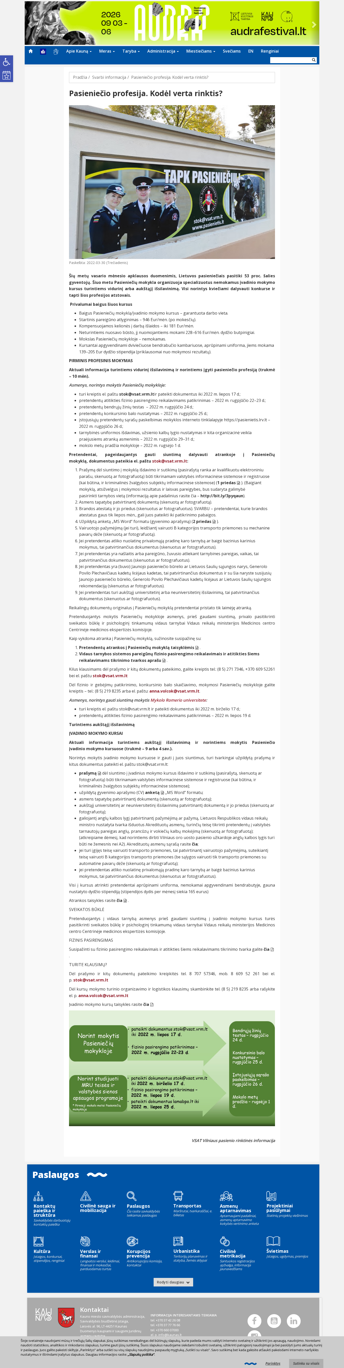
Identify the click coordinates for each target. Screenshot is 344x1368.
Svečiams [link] (232, 51)
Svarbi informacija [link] (109, 77)
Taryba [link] (129, 51)
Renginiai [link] (270, 51)
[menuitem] (30, 51)
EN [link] (250, 51)
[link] (6, 61)
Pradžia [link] (80, 77)
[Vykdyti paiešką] (314, 60)
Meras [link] (105, 51)
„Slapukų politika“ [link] (141, 1354)
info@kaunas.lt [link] (170, 1335)
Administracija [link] (161, 51)
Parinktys (272, 1363)
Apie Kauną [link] (77, 51)
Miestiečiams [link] (199, 51)
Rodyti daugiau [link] (171, 1282)
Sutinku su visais (306, 1363)
